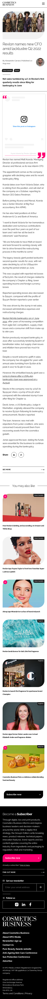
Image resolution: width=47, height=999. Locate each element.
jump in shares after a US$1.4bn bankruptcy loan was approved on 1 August (20, 379)
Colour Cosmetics (7, 70)
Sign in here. (25, 865)
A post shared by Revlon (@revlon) (24, 153)
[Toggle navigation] (43, 4)
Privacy (28, 993)
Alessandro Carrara (12, 61)
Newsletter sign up (12, 941)
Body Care (40, 746)
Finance (17, 70)
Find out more (9, 872)
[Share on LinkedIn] (14, 455)
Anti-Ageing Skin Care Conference (20, 953)
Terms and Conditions (13, 993)
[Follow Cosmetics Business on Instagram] (17, 905)
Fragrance (40, 621)
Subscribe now (14, 794)
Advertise (7, 961)
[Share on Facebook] (21, 455)
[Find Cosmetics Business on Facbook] (30, 905)
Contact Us (8, 945)
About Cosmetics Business (16, 933)
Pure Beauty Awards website (17, 949)
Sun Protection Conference (16, 957)
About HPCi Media (12, 937)
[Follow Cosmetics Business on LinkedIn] (23, 905)
